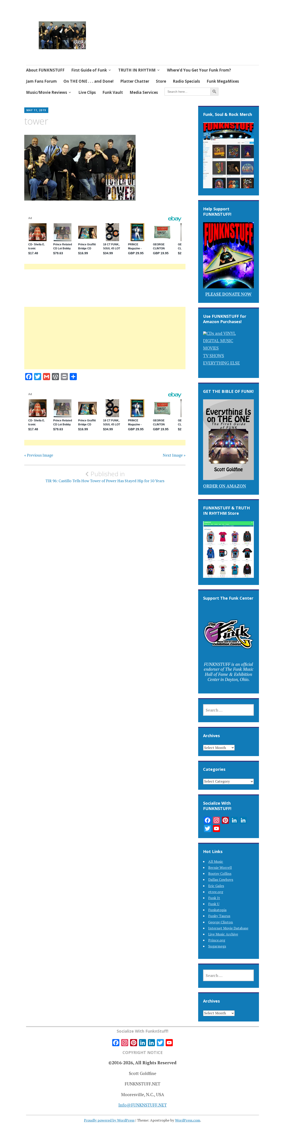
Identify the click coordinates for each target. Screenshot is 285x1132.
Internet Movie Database (228, 928)
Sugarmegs (217, 946)
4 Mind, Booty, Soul (125, 30)
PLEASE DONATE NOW (228, 294)
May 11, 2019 (36, 110)
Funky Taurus (219, 915)
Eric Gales (216, 885)
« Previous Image (38, 455)
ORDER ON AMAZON (224, 486)
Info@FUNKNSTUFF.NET (142, 1105)
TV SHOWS (213, 355)
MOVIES (211, 348)
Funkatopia (217, 909)
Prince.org (216, 940)
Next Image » (174, 455)
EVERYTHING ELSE (221, 363)
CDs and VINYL (221, 333)
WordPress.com (187, 1120)
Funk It (214, 897)
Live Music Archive (223, 934)
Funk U (213, 903)
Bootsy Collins (219, 873)
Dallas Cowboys (220, 879)
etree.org (215, 891)
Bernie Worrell (220, 867)
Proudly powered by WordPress (109, 1120)
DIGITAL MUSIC (218, 340)
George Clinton (220, 922)
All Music (215, 861)
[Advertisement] (104, 343)
